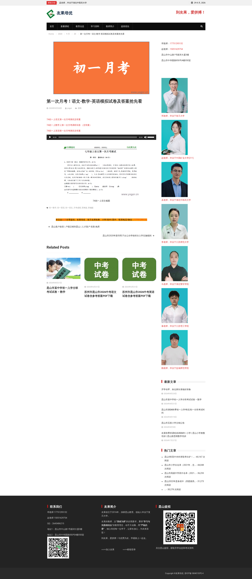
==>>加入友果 (107, 549)
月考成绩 (77, 208)
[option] (83, 2)
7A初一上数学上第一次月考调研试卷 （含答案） (69, 125)
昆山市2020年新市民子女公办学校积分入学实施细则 (127, 235)
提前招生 (125, 26)
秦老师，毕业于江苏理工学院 (175, 326)
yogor (69, 108)
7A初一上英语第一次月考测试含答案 (64, 130)
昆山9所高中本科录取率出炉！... (179, 457)
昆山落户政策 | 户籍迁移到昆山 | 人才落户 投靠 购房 (75, 226)
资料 (80, 108)
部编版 (90, 208)
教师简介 (110, 26)
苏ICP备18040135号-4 (194, 573)
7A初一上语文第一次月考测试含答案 (64, 119)
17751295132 (140, 219)
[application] (101, 137)
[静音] (145, 137)
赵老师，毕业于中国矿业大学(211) (177, 158)
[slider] (151, 137)
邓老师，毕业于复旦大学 (173, 116)
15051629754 (176, 49)
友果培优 (64, 13)
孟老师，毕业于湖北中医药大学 (176, 200)
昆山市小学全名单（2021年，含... (180, 465)
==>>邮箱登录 (129, 549)
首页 (52, 26)
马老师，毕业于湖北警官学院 (175, 284)
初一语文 (69, 208)
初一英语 (61, 208)
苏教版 (84, 208)
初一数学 (52, 208)
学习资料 (95, 26)
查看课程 (65, 26)
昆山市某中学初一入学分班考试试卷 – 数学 (181, 399)
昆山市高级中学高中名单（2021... (180, 473)
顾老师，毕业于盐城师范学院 (175, 368)
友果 (64, 219)
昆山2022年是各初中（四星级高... (180, 481)
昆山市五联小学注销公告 (173, 423)
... (165, 489)
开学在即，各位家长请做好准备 (176, 389)
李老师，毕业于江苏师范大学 (72, 3)
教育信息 (80, 26)
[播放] (50, 137)
